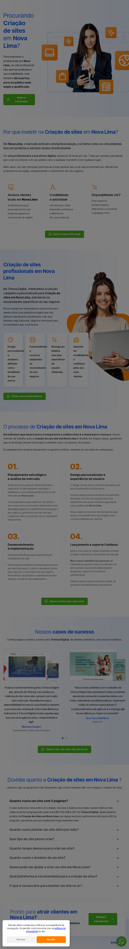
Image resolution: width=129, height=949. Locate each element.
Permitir (51, 939)
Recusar (21, 939)
